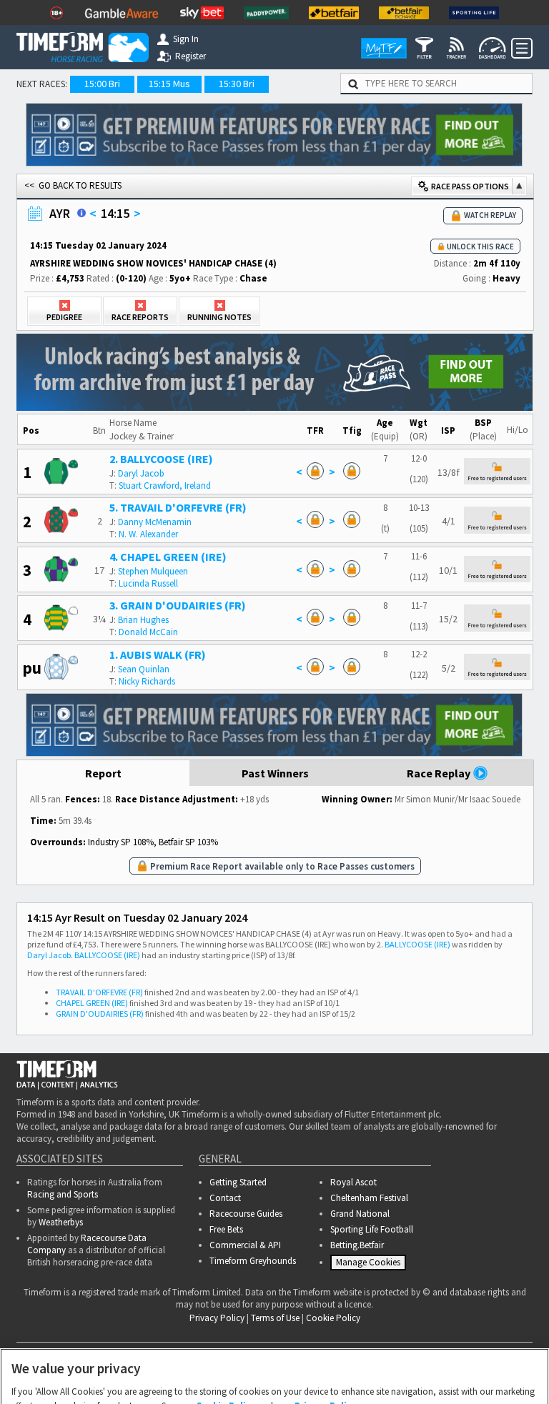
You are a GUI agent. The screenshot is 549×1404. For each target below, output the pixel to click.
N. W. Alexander (148, 534)
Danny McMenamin (155, 522)
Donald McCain (148, 632)
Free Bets (226, 1229)
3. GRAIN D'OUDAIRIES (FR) (177, 605)
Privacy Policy (326, 1339)
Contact (225, 1198)
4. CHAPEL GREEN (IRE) (168, 556)
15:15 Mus (169, 83)
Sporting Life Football (371, 1229)
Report (103, 773)
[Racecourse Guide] (81, 213)
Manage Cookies (370, 1265)
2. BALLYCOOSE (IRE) (161, 459)
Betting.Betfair (357, 1245)
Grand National (360, 1214)
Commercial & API (245, 1245)
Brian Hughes (143, 620)
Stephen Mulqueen (153, 571)
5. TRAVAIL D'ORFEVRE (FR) (178, 507)
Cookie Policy (226, 1339)
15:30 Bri (236, 83)
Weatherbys (61, 1222)
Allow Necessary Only (269, 1382)
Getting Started (238, 1182)
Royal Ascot (353, 1182)
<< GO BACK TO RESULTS (73, 185)
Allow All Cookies (379, 1382)
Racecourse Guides (245, 1214)
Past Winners (275, 773)
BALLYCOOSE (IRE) (417, 944)
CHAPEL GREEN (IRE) (92, 1002)
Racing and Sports (62, 1194)
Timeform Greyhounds (252, 1261)
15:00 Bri (102, 83)
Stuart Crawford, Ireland (165, 485)
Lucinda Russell (148, 583)
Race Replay (440, 773)
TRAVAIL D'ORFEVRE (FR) (99, 992)
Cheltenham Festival (369, 1198)
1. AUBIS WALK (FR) (157, 654)
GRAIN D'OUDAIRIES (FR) (100, 1013)
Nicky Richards (147, 681)
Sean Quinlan (143, 669)
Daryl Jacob (141, 473)
